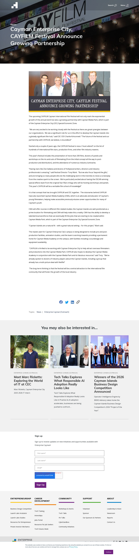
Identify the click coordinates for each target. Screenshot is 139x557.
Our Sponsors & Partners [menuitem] (92, 518)
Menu (123, 5)
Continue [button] (108, 552)
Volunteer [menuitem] (86, 509)
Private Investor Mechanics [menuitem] (20, 527)
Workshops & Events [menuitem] (66, 509)
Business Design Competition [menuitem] (21, 509)
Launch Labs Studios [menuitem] (17, 518)
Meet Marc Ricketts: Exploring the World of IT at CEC (28, 381)
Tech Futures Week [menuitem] (41, 529)
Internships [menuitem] (38, 515)
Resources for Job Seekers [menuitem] (44, 524)
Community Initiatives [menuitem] (66, 527)
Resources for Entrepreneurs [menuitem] (20, 522)
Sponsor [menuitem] (86, 513)
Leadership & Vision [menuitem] (114, 509)
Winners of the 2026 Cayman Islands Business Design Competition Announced (109, 384)
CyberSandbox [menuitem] (64, 522)
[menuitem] (21, 498)
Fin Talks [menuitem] (62, 518)
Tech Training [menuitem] (39, 511)
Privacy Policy (73, 547)
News (39, 312)
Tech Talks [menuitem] (63, 513)
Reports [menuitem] (110, 518)
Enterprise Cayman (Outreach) (56, 312)
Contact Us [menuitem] (111, 522)
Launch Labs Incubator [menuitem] (18, 513)
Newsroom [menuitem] (111, 513)
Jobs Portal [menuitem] (38, 520)
